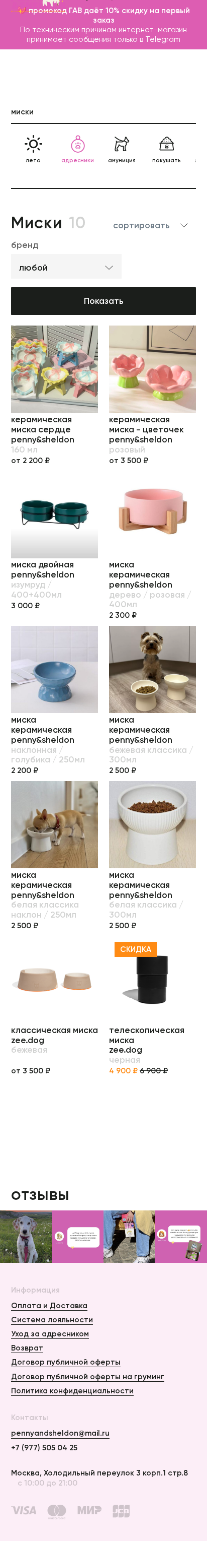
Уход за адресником (50, 1333)
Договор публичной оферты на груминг (87, 1376)
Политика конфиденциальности (72, 1390)
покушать (166, 160)
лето (33, 160)
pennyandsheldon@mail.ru (60, 1433)
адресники (77, 160)
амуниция (122, 160)
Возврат (27, 1348)
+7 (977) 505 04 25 (44, 1447)
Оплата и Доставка (49, 1305)
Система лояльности (52, 1319)
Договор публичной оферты (66, 1362)
